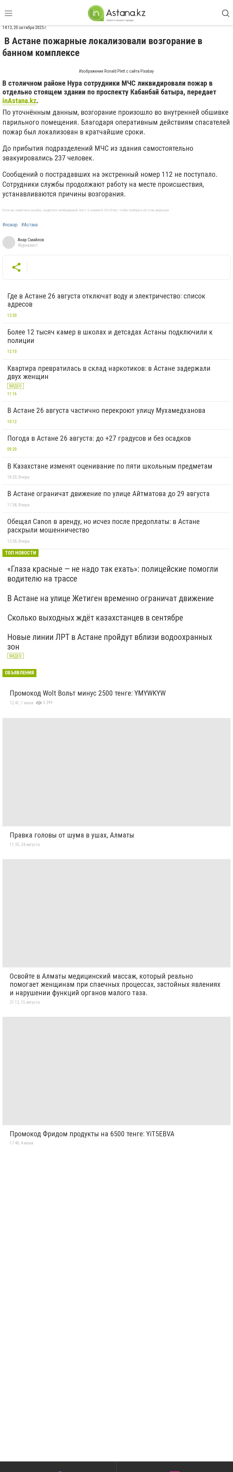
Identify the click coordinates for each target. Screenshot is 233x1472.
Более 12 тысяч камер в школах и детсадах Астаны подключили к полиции (110, 336)
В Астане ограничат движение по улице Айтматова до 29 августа (108, 493)
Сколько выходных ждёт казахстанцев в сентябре (95, 618)
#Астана (29, 225)
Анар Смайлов (31, 239)
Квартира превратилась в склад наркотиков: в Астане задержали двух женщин (109, 372)
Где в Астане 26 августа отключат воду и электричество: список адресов (106, 300)
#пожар (10, 225)
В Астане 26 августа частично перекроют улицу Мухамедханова (106, 410)
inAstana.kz (19, 101)
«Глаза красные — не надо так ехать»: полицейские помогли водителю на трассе (112, 574)
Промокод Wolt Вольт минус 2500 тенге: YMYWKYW (88, 693)
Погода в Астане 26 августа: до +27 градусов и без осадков (99, 438)
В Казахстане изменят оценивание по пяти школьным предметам (109, 466)
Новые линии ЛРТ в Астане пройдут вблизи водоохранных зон (109, 642)
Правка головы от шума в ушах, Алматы (72, 835)
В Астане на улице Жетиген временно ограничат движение (110, 598)
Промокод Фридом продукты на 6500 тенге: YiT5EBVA (92, 1134)
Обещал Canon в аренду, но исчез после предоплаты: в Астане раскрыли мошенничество (103, 525)
